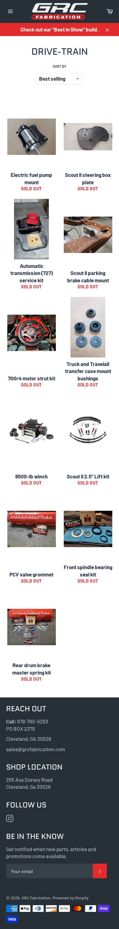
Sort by (59, 66)
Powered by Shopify (70, 897)
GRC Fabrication (36, 897)
